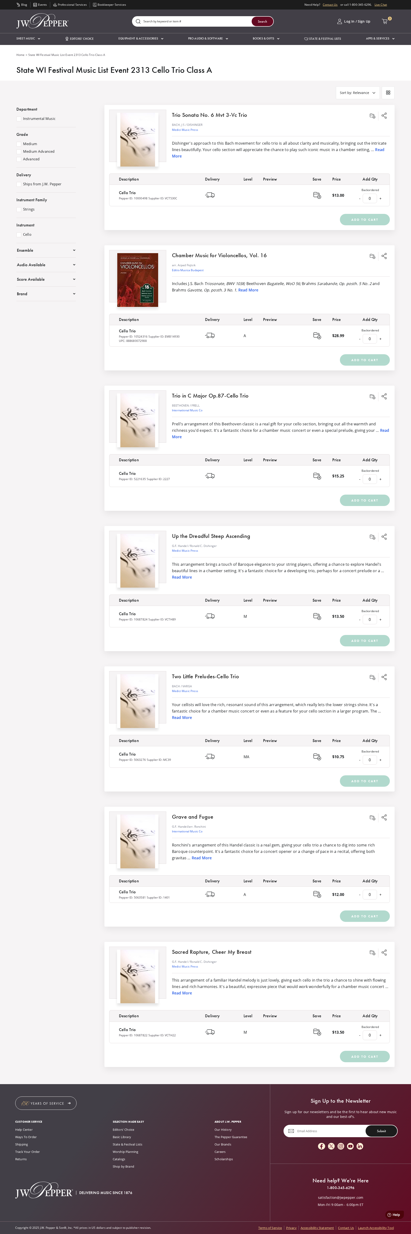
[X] (331, 1146)
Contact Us (330, 5)
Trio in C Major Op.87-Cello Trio (210, 395)
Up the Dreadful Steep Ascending (211, 536)
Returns (21, 1159)
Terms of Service (270, 1228)
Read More (248, 290)
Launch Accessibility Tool (376, 1228)
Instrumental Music (39, 119)
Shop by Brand (123, 1166)
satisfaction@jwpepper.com (340, 1198)
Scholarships (224, 1159)
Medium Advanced (38, 151)
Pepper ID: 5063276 (132, 760)
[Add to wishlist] (372, 116)
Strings (28, 209)
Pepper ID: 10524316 (133, 336)
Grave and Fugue (192, 816)
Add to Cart (364, 219)
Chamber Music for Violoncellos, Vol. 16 (219, 255)
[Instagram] (341, 1146)
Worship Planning (125, 1152)
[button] (28, 38)
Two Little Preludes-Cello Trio (205, 676)
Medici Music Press (185, 130)
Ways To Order (26, 1137)
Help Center (24, 1129)
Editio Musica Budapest (188, 270)
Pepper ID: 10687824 (133, 619)
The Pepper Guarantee (231, 1137)
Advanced (31, 159)
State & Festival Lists (127, 1144)
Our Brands (223, 1144)
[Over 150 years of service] (46, 1103)
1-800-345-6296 (340, 1188)
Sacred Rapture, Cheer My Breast (211, 951)
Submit (381, 1131)
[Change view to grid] (388, 92)
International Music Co (187, 410)
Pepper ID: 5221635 (132, 479)
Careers (220, 1152)
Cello (27, 234)
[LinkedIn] (360, 1146)
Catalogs (119, 1159)
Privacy (291, 1228)
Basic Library (122, 1137)
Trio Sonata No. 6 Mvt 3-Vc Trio (209, 114)
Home (20, 55)
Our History (223, 1129)
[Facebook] (321, 1146)
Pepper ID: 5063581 (132, 897)
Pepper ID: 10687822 (133, 1035)
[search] (138, 22)
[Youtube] (350, 1146)
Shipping (21, 1144)
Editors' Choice (123, 1129)
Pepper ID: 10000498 (133, 198)
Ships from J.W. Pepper (42, 184)
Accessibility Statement (317, 1228)
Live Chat (381, 5)
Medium (30, 144)
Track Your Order (27, 1152)
